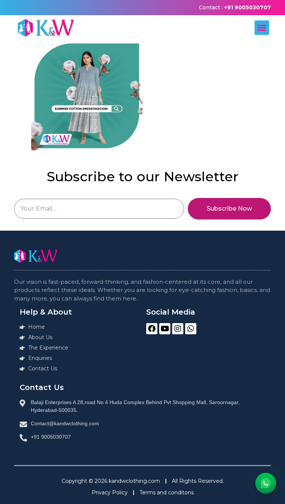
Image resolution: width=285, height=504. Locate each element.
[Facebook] (151, 328)
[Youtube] (164, 328)
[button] (262, 27)
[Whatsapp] (190, 328)
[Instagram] (177, 328)
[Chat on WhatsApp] (265, 483)
